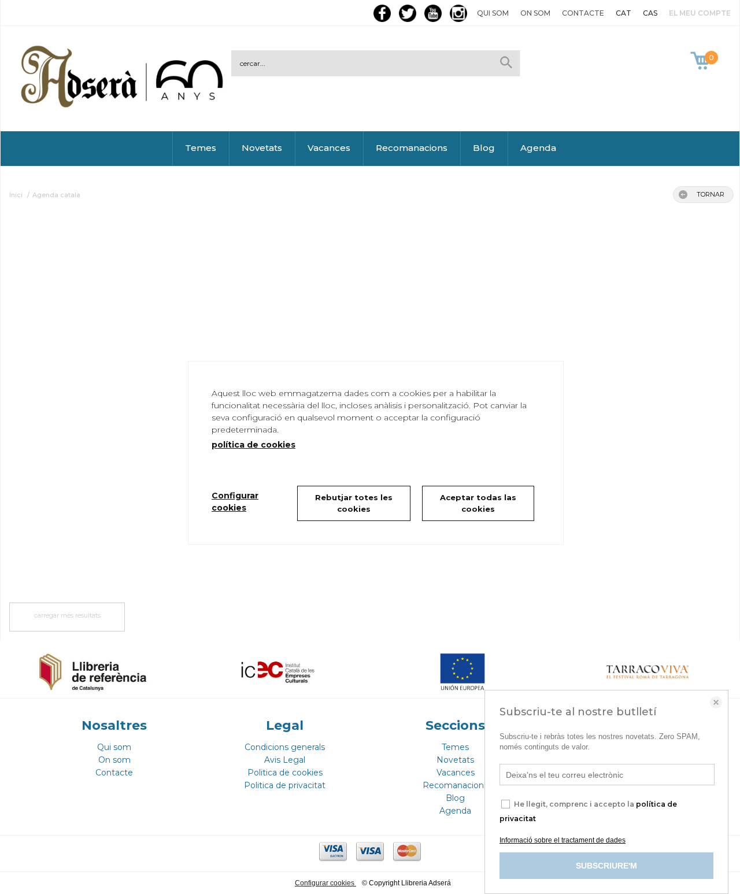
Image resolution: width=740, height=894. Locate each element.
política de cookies (253, 444)
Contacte (583, 13)
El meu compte (700, 13)
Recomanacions (411, 147)
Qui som (493, 13)
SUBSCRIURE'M (606, 865)
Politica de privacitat (284, 785)
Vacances (329, 147)
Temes (200, 147)
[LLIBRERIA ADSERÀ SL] (124, 105)
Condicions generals (285, 747)
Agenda (538, 147)
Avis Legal (284, 760)
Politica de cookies (285, 772)
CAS (650, 13)
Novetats (262, 147)
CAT (623, 13)
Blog (484, 147)
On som (535, 13)
